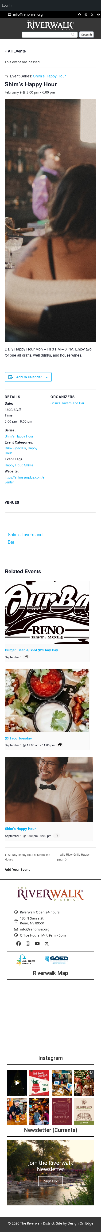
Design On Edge (80, 1223)
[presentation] (47, 612)
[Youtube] (98, 14)
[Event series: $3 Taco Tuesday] (60, 744)
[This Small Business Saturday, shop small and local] (62, 1083)
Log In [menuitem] (7, 5)
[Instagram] (85, 14)
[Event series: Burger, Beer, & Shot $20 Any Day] (26, 657)
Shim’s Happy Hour (19, 436)
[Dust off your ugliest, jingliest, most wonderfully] (39, 1083)
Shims (28, 465)
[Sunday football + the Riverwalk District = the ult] (39, 1111)
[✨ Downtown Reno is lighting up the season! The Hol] (84, 1083)
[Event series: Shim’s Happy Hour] (56, 835)
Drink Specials (15, 448)
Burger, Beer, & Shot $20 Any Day (31, 650)
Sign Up (50, 1181)
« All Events (15, 51)
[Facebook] (79, 14)
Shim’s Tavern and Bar (67, 403)
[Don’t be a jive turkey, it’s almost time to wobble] (62, 1111)
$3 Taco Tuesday (18, 738)
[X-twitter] (92, 14)
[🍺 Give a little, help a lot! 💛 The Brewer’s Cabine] (84, 1111)
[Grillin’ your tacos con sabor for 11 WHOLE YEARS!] (17, 1111)
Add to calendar (29, 377)
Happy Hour (13, 465)
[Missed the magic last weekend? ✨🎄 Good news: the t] (17, 1083)
